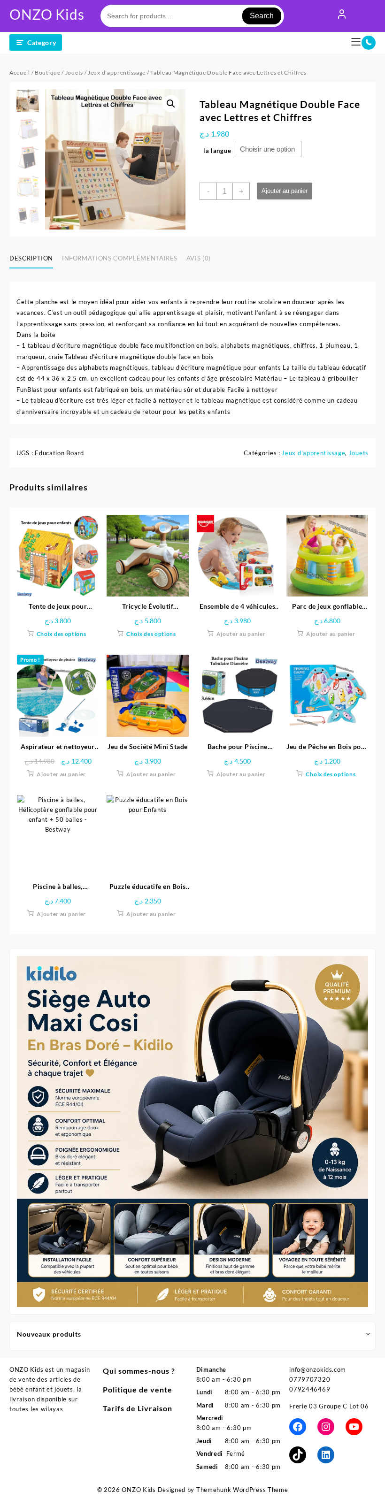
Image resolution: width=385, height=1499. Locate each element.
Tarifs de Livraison (137, 1408)
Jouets (74, 72)
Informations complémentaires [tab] (119, 258)
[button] (170, 103)
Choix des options (61, 633)
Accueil (19, 72)
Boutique (48, 72)
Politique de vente (137, 1389)
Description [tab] (31, 258)
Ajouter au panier (285, 190)
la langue (217, 150)
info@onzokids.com (317, 1369)
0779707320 (309, 1379)
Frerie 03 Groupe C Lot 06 (329, 1406)
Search (262, 16)
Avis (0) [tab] (198, 258)
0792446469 (309, 1389)
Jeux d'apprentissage (117, 72)
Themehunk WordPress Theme (242, 1489)
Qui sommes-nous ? (139, 1370)
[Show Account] (342, 15)
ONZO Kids (46, 14)
